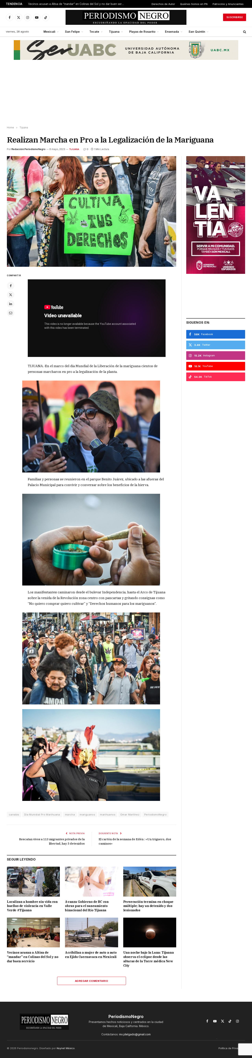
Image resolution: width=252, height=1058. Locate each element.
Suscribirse (234, 17)
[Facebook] (10, 285)
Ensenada (172, 31)
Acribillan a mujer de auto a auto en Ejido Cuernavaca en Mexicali (69, 4)
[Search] (244, 31)
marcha (70, 814)
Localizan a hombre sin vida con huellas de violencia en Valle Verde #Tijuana (32, 906)
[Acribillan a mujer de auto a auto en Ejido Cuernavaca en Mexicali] (91, 932)
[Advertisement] (126, 94)
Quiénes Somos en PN (194, 4)
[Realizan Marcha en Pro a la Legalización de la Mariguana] (91, 211)
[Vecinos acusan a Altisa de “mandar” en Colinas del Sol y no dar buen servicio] (33, 932)
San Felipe (72, 31)
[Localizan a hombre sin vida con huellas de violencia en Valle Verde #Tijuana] (33, 881)
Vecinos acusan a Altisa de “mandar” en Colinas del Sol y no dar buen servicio (32, 957)
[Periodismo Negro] (126, 17)
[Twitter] (10, 294)
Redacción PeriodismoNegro (28, 149)
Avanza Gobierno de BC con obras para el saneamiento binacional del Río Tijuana (86, 906)
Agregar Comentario (91, 980)
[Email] (10, 313)
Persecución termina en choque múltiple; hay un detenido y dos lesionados (148, 906)
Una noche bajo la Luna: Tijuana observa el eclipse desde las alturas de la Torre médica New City (148, 959)
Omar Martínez (129, 814)
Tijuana (114, 31)
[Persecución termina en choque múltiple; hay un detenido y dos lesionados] (149, 881)
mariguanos (87, 814)
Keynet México (66, 1048)
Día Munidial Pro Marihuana (42, 814)
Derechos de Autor (163, 4)
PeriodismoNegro (155, 814)
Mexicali (49, 31)
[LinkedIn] (10, 304)
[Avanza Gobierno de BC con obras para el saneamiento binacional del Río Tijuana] (91, 881)
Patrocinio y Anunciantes (228, 4)
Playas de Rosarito (142, 31)
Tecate (94, 31)
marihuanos (107, 814)
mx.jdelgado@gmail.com (135, 1034)
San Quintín (197, 31)
